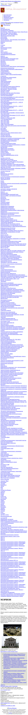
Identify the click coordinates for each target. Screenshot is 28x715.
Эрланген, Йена (4, 481)
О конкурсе (3, 76)
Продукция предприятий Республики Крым (11, 295)
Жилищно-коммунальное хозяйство (9, 319)
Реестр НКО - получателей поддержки (10, 476)
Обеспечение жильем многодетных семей (11, 241)
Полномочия (4, 129)
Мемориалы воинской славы (8, 35)
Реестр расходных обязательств (8, 273)
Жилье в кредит (4, 247)
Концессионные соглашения (8, 340)
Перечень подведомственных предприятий (11, 326)
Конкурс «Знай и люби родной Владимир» (11, 74)
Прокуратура (4, 233)
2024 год (3, 539)
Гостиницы (3, 465)
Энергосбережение (5, 338)
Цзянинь (3, 501)
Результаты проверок (6, 153)
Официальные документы (7, 148)
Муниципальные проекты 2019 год (9, 582)
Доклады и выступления (7, 186)
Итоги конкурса (4, 85)
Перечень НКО (4, 57)
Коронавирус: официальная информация (11, 215)
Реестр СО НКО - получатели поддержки (11, 195)
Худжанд (3, 513)
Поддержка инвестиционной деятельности (11, 383)
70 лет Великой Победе (6, 53)
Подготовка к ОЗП (5, 321)
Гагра (2, 512)
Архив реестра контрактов (7, 523)
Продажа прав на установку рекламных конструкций (14, 532)
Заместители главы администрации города (11, 132)
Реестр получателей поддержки (8, 304)
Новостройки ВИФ (5, 249)
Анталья (3, 510)
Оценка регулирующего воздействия (10, 297)
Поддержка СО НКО (6, 190)
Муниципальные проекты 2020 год (9, 571)
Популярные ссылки (6, 651)
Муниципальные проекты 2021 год (9, 560)
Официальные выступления (7, 149)
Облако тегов (14, 651)
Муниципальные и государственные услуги (11, 225)
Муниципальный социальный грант (9, 58)
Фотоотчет (3, 62)
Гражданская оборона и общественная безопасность (13, 226)
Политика (10, 712)
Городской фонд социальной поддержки (10, 255)
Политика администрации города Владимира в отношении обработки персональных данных (12, 595)
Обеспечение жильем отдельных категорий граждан (13, 243)
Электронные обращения (7, 222)
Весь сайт (4, 4)
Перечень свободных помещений (9, 313)
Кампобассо (3, 485)
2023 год (3, 540)
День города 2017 (5, 108)
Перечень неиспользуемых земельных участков (12, 314)
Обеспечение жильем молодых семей (10, 242)
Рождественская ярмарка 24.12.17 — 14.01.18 (12, 110)
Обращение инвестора (6, 380)
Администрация (5, 131)
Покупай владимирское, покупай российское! (12, 289)
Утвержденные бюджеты (7, 269)
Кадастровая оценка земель (7, 404)
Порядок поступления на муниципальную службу (13, 138)
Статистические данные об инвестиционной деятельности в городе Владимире (12, 374)
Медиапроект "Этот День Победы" (9, 34)
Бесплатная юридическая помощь (9, 254)
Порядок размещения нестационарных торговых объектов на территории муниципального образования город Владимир (12, 292)
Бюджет (2, 268)
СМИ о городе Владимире (7, 124)
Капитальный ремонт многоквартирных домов (12, 346)
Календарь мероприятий (7, 441)
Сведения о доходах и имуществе (9, 160)
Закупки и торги (5, 514)
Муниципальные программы (8, 266)
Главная (2, 22)
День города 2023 (5, 123)
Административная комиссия (8, 318)
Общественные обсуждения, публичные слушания (13, 168)
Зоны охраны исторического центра (9, 424)
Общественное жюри (6, 81)
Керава (2, 494)
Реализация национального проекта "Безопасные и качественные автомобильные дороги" (13, 565)
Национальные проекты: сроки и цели (10, 536)
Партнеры (3, 533)
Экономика (3, 281)
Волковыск (3, 507)
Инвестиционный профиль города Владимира (12, 372)
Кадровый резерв (5, 142)
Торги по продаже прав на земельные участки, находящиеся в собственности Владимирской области (14, 530)
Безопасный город (5, 204)
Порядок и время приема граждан (9, 219)
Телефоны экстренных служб (8, 229)
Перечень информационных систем (9, 155)
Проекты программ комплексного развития (11, 347)
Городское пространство (6, 467)
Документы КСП (5, 175)
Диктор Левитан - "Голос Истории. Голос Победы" (13, 39)
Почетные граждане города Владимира (10, 93)
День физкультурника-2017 (7, 107)
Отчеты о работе (5, 152)
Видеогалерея (4, 38)
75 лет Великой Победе (6, 119)
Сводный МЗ (4, 518)
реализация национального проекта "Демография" (13, 543)
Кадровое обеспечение (6, 136)
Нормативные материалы (7, 363)
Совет (2, 156)
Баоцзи (2, 504)
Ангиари (3, 483)
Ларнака (3, 508)
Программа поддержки (6, 300)
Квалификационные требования (8, 140)
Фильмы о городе (5, 91)
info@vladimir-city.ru (5, 703)
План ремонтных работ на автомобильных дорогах (13, 356)
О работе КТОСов (5, 71)
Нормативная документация (7, 592)
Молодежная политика (6, 469)
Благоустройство (5, 352)
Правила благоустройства (7, 425)
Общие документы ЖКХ (7, 353)
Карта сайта (8, 686)
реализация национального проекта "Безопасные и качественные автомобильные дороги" (13, 575)
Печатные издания (5, 90)
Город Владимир (7, 14)
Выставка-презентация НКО (8, 60)
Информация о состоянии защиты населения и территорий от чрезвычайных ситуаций (12, 231)
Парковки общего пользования (8, 351)
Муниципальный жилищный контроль (10, 348)
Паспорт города (4, 286)
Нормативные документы (7, 173)
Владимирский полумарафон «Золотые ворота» (12, 112)
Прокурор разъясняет (6, 237)
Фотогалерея (4, 37)
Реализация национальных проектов (10, 534)
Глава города (4, 127)
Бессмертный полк (5, 29)
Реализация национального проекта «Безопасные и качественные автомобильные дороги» (13, 587)
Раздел (10, 4)
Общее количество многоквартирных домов (11, 334)
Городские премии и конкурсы (8, 443)
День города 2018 (5, 114)
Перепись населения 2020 (7, 361)
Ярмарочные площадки (6, 294)
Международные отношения (12, 22)
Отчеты (2, 182)
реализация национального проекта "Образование (13, 541)
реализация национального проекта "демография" (13, 553)
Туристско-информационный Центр (9, 468)
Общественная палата (6, 73)
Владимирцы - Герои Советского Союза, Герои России (14, 31)
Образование (4, 444)
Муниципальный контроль (7, 357)
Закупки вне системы (6, 525)
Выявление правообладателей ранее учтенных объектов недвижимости (12, 252)
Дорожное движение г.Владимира (9, 349)
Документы (6, 20)
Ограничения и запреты (6, 146)
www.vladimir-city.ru (5, 690)
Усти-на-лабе (4, 497)
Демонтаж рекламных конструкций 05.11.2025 (12, 360)
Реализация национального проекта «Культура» (12, 585)
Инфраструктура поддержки (8, 302)
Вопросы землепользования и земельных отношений (14, 387)
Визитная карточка (5, 134)
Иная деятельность (5, 187)
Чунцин (2, 503)
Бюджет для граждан (6, 280)
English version (4, 1)
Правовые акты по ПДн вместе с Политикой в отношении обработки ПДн (12, 162)
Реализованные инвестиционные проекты (11, 378)
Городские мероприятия (6, 95)
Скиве (2, 495)
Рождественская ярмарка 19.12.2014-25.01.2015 (12, 99)
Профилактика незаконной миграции (10, 212)
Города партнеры (5, 479)
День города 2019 (5, 116)
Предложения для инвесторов (8, 379)
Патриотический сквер (6, 41)
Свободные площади (6, 310)
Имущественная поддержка (7, 306)
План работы (4, 366)
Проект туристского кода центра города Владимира (13, 125)
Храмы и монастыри (6, 460)
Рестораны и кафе (5, 464)
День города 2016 (5, 104)
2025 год (3, 537)
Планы (2, 180)
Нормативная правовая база (7, 68)
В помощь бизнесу (5, 301)
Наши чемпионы (5, 454)
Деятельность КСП (5, 179)
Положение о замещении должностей (10, 139)
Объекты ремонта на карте (7, 325)
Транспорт (3, 317)
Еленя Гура (3, 496)
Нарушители (4, 359)
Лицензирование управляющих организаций (12, 344)
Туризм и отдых (4, 456)
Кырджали (3, 499)
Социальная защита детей (7, 448)
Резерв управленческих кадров (8, 143)
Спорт (2, 449)
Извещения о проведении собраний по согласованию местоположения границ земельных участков (14, 392)
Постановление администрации (8, 77)
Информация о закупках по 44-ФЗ (9, 520)
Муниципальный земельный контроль (10, 399)
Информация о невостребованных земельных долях (13, 400)
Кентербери (3, 482)
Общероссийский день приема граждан (10, 223)
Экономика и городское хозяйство (9, 262)
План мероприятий (5, 82)
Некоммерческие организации (8, 54)
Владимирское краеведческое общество (10, 86)
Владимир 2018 (4, 111)
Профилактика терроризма (7, 207)
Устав (2, 46)
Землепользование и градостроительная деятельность (14, 385)
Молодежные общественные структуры (10, 475)
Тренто (2, 486)
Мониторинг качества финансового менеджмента (13, 274)
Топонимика (4, 426)
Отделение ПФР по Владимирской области (11, 257)
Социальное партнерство (7, 315)
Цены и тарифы (4, 335)
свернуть (3, 684)
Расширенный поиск (6, 5)
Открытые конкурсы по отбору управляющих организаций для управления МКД (12, 332)
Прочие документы (5, 178)
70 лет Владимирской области (8, 98)
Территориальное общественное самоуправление (13, 66)
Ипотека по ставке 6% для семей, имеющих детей (13, 250)
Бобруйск (3, 505)
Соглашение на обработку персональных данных (13, 593)
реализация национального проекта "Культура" (12, 544)
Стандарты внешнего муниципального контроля (12, 176)
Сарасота (3, 491)
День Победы (6, 25)
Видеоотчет (3, 63)
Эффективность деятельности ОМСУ (10, 285)
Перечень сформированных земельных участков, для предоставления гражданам (13, 402)
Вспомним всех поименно (7, 30)
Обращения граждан (8, 17)
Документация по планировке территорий (11, 420)
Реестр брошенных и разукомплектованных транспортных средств (11, 260)
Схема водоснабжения (6, 343)
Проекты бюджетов (5, 272)
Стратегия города (7, 18)
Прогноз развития (5, 265)
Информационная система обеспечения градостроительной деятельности (10, 409)
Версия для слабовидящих (14, 1)
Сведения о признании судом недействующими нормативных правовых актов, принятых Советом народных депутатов (13, 166)
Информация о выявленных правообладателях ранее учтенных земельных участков (13, 406)
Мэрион (3, 492)
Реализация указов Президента (8, 288)
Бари (2, 487)
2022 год (3, 551)
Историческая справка (6, 47)
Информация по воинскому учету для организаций (13, 367)
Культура (3, 438)
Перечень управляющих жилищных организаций (13, 327)
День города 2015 (5, 101)
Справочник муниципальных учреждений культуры (13, 440)
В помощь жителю (5, 337)
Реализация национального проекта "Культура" (12, 569)
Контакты (3, 61)
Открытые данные (5, 202)
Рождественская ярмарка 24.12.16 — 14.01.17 (12, 106)
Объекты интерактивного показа (9, 462)
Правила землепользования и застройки (10, 416)
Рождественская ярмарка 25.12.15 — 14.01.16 (12, 102)
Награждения (4, 147)
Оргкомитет (3, 80)
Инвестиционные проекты (7, 376)
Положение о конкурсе (6, 78)
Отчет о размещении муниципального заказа (12, 521)
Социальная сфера (5, 437)
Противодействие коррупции (8, 209)
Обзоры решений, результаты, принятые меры (12, 221)
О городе (3, 45)
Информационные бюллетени (8, 228)
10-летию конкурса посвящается (8, 87)
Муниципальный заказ (6, 516)
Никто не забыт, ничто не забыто (9, 33)
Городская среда (4, 324)
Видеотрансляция (5, 203)
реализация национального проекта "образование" (13, 552)
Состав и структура (5, 135)
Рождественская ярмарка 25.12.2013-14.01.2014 (12, 97)
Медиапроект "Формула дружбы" (9, 89)
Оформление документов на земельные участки (12, 396)
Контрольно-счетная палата (7, 169)
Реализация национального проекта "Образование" (13, 561)
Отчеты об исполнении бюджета (9, 271)
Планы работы (4, 151)
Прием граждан (4, 234)
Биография (3, 128)
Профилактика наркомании (7, 206)
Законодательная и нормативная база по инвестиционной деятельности (10, 371)
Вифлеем (3, 509)
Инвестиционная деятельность (8, 368)
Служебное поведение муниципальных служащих (13, 144)
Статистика (14, 686)
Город (2, 43)
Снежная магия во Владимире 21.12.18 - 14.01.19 (13, 115)
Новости (3, 28)
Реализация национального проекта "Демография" (13, 563)
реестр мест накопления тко (7, 322)
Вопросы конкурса (5, 83)
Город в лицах (4, 51)
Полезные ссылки (5, 65)
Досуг (2, 463)
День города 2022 (5, 121)
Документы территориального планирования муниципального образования (12, 412)
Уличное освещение (5, 355)
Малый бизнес (7, 16)
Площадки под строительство (8, 312)
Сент (2, 488)
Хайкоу (2, 500)
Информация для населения (7, 214)
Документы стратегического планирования (11, 263)
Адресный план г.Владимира (8, 423)
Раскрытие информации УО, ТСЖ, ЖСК (11, 339)
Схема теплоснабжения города (8, 342)
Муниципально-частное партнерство (10, 381)
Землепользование (5, 398)
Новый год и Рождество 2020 (8, 117)
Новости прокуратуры (6, 236)
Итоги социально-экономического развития (11, 284)
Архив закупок (4, 524)
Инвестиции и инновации (7, 282)
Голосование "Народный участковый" (10, 258)
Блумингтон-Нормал (6, 490)
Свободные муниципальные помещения (10, 305)
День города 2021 (5, 120)
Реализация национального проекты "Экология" (12, 580)
